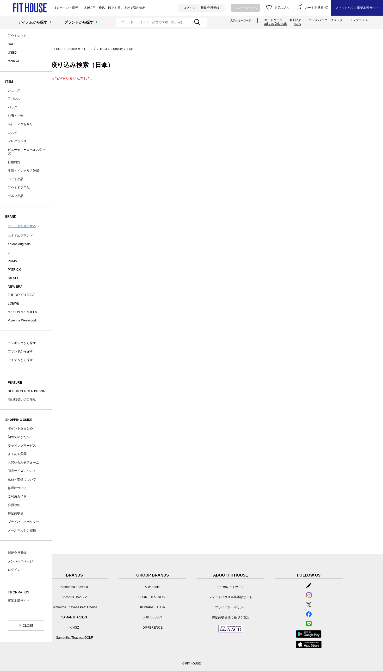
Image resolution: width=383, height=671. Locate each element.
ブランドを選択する (22, 226)
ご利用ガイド (17, 496)
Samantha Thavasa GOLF (74, 638)
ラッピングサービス (22, 445)
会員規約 (14, 505)
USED (12, 52)
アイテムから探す (32, 22)
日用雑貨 (14, 162)
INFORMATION (18, 592)
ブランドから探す (79, 22)
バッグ (12, 107)
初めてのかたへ (19, 437)
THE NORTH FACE (21, 295)
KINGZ (74, 627)
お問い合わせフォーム (23, 462)
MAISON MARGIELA (22, 312)
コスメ (12, 133)
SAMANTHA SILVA (74, 617)
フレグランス (358, 20)
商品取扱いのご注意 (22, 399)
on (9, 252)
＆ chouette (152, 587)
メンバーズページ (245, 8)
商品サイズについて (22, 471)
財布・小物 (15, 115)
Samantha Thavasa (74, 587)
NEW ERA (15, 286)
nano (297, 24)
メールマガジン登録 (22, 530)
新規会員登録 (210, 8)
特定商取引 (15, 513)
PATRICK (14, 269)
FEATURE (15, 382)
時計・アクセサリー (22, 124)
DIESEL (13, 278)
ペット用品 (15, 179)
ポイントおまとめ (20, 428)
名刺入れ (295, 20)
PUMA (12, 261)
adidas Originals (275, 24)
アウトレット (17, 35)
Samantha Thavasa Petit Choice (74, 607)
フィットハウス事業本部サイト (357, 8)
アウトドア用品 (19, 187)
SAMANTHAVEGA (74, 597)
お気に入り (282, 7)
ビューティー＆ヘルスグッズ (26, 152)
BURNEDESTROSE (152, 597)
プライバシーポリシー (23, 522)
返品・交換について (22, 479)
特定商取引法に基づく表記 (230, 617)
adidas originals (19, 244)
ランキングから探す (22, 343)
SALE (12, 44)
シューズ (14, 90)
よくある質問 (17, 454)
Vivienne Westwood (22, 320)
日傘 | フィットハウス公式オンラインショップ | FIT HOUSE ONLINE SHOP (30, 8)
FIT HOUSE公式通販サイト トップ (73, 48)
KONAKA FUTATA (152, 607)
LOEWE (13, 303)
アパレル (14, 98)
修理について (17, 488)
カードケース (273, 20)
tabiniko (13, 61)
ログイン (189, 8)
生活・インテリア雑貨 (23, 171)
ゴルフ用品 (15, 196)
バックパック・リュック (325, 20)
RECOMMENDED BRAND (26, 391)
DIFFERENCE (153, 627)
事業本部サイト (19, 601)
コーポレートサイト (231, 587)
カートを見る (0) (316, 7)
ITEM (103, 48)
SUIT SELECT (153, 617)
